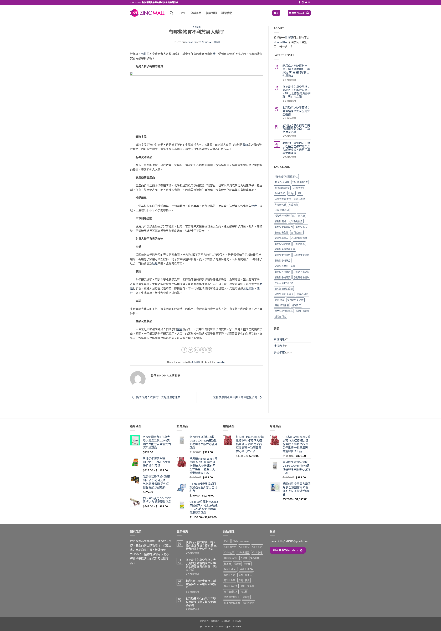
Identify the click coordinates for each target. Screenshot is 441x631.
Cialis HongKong (241, 541)
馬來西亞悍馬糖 (232, 602)
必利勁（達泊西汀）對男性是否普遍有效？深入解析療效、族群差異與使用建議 (296, 148)
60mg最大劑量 (282, 187)
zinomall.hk (280, 42)
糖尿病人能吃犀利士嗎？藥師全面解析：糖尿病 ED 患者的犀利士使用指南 (296, 70)
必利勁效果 (299, 243)
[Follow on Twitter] (306, 2)
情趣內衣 (279, 345)
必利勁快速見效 (282, 243)
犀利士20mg (230, 569)
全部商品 (195, 12)
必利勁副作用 (295, 221)
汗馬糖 (227, 563)
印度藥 (289, 37)
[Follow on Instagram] (303, 2)
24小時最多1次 (300, 182)
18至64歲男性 (282, 182)
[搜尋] (171, 13)
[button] (276, 13)
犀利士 (247, 563)
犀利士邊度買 (247, 586)
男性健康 (197, 27)
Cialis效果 (229, 552)
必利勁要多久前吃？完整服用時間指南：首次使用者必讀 (296, 128)
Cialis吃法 (244, 546)
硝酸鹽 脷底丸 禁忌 (284, 294)
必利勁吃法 (301, 226)
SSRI (300, 193)
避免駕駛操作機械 (284, 310)
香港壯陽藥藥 (302, 310)
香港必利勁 (280, 316)
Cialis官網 (257, 546)
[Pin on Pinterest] (203, 350)
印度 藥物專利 (282, 210)
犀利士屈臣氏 (245, 574)
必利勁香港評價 (301, 271)
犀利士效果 (229, 580)
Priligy (291, 193)
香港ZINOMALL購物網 (209, 42)
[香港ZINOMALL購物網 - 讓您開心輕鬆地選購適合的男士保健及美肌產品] (147, 13)
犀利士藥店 (244, 580)
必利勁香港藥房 (282, 271)
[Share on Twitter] (190, 350)
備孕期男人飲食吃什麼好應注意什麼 (158, 397)
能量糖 (246, 597)
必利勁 (301, 215)
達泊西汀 (296, 305)
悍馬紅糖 (254, 558)
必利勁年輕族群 (299, 238)
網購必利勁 (302, 294)
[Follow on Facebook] (299, 2)
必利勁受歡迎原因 (284, 226)
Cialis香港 (257, 552)
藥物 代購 (279, 299)
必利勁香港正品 (282, 260)
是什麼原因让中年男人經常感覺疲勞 (235, 397)
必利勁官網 (296, 232)
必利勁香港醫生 (301, 277)
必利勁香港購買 (282, 277)
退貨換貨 (236, 621)
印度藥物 (293, 204)
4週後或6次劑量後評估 (286, 176)
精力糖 (244, 591)
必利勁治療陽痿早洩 (285, 249)
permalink (221, 362)
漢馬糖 (237, 563)
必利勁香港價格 (282, 255)
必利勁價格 (280, 221)
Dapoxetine (298, 187)
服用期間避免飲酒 (284, 288)
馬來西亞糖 (248, 602)
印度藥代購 (280, 204)
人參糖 (243, 558)
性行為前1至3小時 (284, 282)
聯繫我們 (226, 12)
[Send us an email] (309, 2)
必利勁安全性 (281, 232)
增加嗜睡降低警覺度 (285, 215)
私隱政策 (226, 621)
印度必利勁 (299, 198)
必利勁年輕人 (281, 238)
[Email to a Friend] (197, 350)
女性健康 (279, 339)
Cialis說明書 (243, 552)
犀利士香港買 (231, 591)
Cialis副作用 (230, 546)
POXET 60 (280, 193)
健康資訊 (211, 12)
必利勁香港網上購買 (285, 266)
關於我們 (204, 621)
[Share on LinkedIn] (209, 350)
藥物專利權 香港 (295, 299)
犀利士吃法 (229, 574)
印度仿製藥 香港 (283, 198)
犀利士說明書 (231, 586)
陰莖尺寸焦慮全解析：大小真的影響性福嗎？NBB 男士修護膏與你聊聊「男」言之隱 (297, 91)
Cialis (226, 541)
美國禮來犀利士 (232, 597)
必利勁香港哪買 (301, 255)
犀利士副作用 (246, 569)
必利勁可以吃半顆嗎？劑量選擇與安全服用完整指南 (296, 111)
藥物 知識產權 (282, 305)
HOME (181, 12)
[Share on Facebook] (184, 350)
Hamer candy (230, 558)
